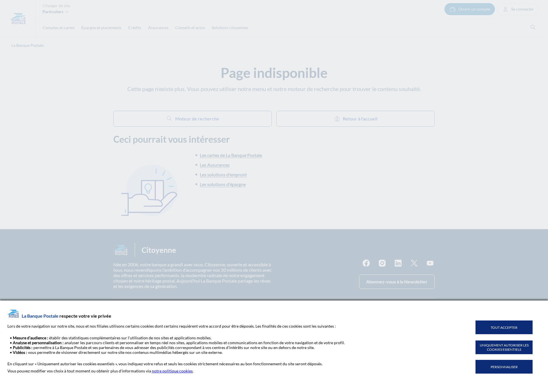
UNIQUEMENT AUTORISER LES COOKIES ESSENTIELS (504, 347)
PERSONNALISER (504, 367)
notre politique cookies (172, 370)
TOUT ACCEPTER (504, 327)
